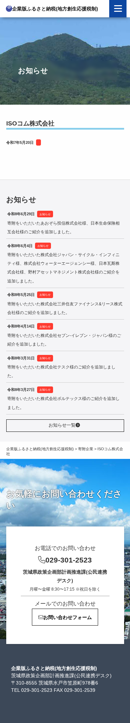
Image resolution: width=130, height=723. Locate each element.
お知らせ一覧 (62, 425)
